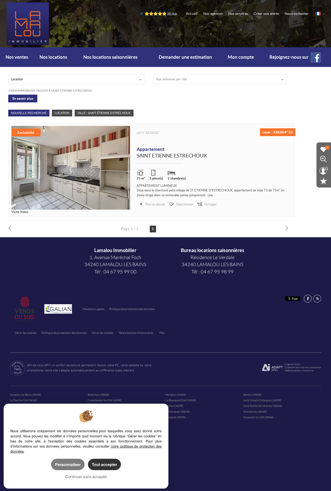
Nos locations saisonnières (110, 57)
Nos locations (53, 57)
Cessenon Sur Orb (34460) (258, 417)
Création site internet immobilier (303, 367)
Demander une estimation (185, 57)
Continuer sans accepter (86, 476)
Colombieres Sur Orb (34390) (104, 400)
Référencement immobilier (299, 370)
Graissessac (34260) (255, 411)
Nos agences (213, 14)
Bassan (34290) (174, 405)
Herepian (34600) (176, 394)
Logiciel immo (292, 364)
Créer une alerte (266, 14)
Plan (162, 332)
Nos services (238, 14)
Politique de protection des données (132, 309)
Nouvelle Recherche (29, 113)
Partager (210, 204)
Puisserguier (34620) (177, 411)
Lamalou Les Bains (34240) (25, 394)
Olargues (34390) (176, 417)
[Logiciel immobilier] (272, 367)
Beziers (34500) (252, 394)
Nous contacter (297, 14)
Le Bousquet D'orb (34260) (181, 400)
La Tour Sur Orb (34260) (23, 400)
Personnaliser (68, 464)
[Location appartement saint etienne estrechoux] (70, 168)
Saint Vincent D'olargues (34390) (262, 400)
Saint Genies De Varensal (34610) (262, 405)
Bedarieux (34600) (98, 394)
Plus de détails (155, 204)
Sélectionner (184, 204)
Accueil (192, 14)
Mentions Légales (93, 309)
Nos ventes (17, 57)
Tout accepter (104, 464)
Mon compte (241, 57)
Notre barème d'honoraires (136, 332)
